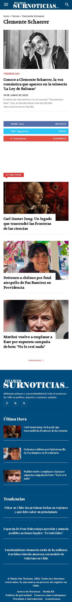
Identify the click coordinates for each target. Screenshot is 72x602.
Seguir (62, 131)
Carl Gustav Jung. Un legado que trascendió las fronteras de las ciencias (27, 224)
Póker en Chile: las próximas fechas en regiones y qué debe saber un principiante (36, 510)
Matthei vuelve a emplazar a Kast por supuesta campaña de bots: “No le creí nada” (27, 342)
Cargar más (34, 360)
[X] (24, 403)
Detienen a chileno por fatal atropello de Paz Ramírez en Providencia (27, 283)
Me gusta (60, 124)
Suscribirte (59, 138)
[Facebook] (6, 403)
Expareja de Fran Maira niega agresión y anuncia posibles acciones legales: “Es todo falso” (36, 531)
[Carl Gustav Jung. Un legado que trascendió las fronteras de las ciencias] (36, 201)
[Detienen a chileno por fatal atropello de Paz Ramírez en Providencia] (36, 260)
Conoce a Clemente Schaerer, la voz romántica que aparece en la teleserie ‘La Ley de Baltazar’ (35, 84)
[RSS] (15, 403)
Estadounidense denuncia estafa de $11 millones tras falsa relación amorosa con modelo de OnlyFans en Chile (36, 554)
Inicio (6, 16)
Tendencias (11, 73)
